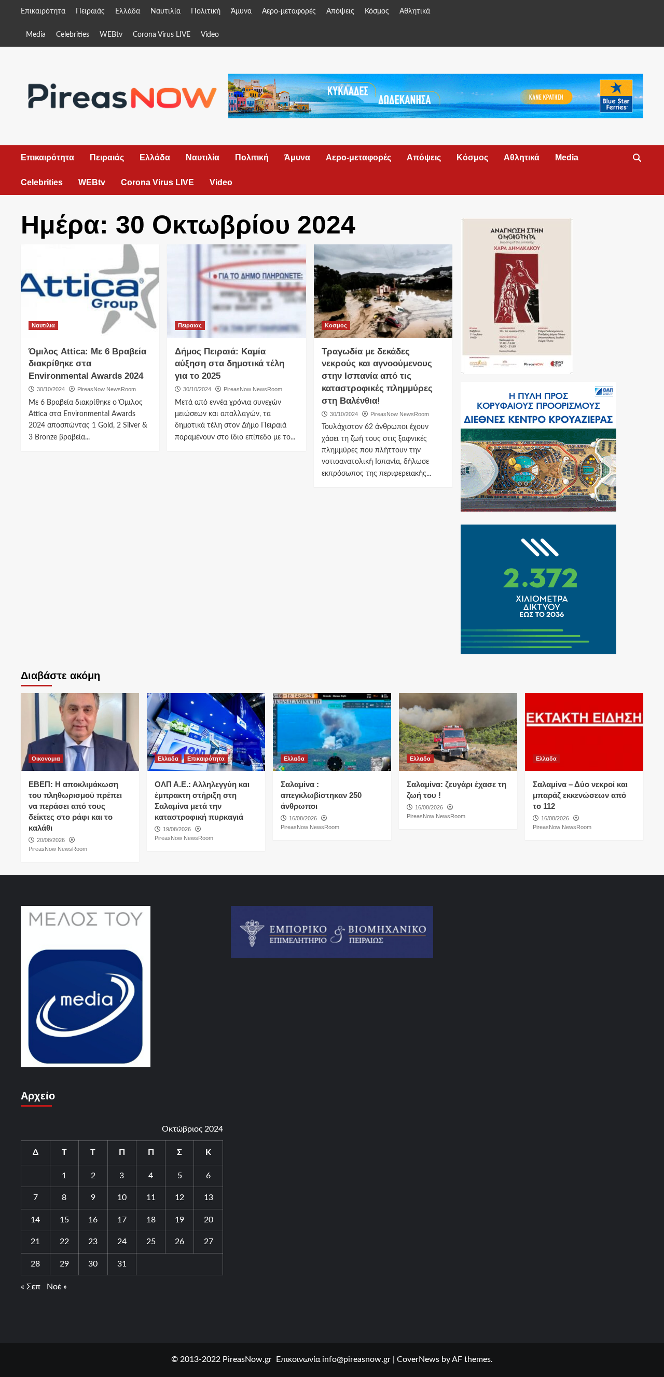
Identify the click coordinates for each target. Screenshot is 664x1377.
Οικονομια (46, 758)
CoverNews (418, 1359)
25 (151, 1241)
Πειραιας (190, 325)
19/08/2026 (177, 829)
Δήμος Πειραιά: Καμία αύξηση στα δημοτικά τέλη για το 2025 (229, 364)
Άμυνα (241, 11)
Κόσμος (377, 11)
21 (35, 1241)
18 (151, 1220)
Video (210, 34)
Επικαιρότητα (43, 11)
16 (93, 1220)
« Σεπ (30, 1287)
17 (122, 1220)
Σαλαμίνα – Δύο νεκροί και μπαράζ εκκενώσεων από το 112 (580, 795)
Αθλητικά (414, 11)
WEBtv (111, 34)
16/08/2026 (303, 818)
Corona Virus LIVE (161, 34)
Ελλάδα (127, 11)
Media (36, 34)
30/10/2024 (51, 389)
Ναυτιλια (43, 325)
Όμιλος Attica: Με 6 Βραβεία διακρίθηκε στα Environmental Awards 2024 (87, 364)
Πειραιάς (90, 11)
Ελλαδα (168, 758)
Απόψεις (340, 11)
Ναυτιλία (165, 11)
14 (35, 1220)
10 (122, 1197)
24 (122, 1241)
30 (93, 1264)
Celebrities (72, 34)
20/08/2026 (51, 840)
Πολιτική (205, 11)
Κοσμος (336, 325)
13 (208, 1197)
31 (122, 1264)
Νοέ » (57, 1287)
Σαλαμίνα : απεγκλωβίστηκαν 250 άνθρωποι (321, 795)
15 (64, 1220)
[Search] (636, 158)
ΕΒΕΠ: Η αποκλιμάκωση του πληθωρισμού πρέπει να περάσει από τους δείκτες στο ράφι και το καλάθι (75, 806)
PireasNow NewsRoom (106, 389)
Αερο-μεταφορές (289, 11)
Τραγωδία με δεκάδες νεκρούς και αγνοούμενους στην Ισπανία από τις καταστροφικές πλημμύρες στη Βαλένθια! (377, 376)
